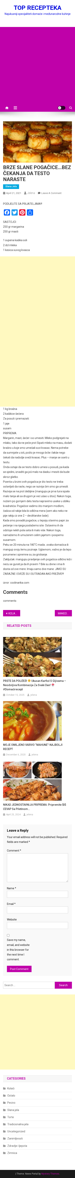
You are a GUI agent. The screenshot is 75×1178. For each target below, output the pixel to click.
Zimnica (12, 1153)
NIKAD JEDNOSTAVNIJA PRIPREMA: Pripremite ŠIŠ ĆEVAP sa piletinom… (34, 807)
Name (11, 888)
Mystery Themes (50, 1173)
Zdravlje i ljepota (17, 1145)
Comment (14, 850)
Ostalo (11, 1095)
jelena (31, 193)
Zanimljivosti (15, 1138)
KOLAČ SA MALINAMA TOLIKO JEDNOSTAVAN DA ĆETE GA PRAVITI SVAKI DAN (14, 613)
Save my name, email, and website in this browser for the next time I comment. (18, 949)
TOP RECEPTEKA (37, 7)
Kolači (10, 1088)
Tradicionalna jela (17, 1124)
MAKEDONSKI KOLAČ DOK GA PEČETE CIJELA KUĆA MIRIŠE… (65, 613)
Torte (10, 1117)
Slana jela (11, 186)
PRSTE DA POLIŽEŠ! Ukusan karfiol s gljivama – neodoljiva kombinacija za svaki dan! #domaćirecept (34, 685)
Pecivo (11, 1102)
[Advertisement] (37, 64)
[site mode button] (61, 108)
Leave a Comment (51, 193)
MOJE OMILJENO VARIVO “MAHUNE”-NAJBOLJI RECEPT (32, 747)
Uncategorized (16, 1131)
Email (11, 903)
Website (12, 919)
